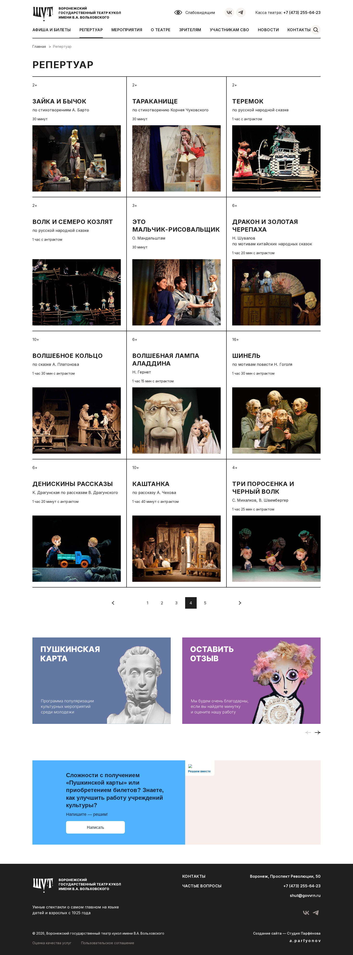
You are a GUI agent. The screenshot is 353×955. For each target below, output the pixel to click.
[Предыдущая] (113, 603)
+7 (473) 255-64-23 (302, 12)
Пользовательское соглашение (107, 943)
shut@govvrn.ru (305, 895)
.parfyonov (306, 941)
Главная (39, 46)
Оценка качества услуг (52, 943)
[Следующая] (240, 603)
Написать (95, 827)
